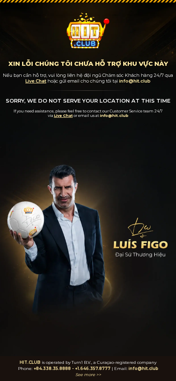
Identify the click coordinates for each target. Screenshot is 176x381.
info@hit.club (143, 368)
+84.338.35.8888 (52, 368)
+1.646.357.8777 (93, 368)
